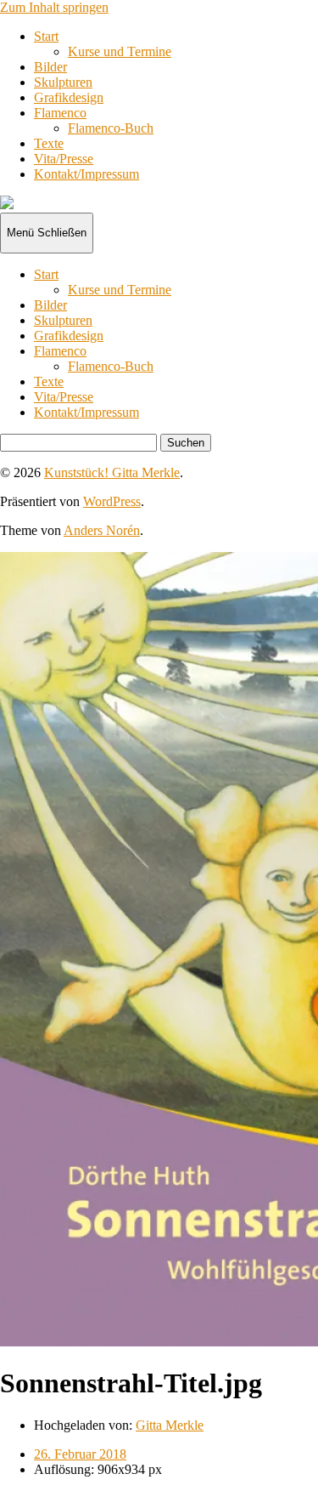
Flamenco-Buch (110, 128)
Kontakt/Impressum (86, 174)
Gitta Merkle (170, 1425)
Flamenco (60, 112)
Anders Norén (102, 530)
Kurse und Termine (119, 51)
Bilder (50, 67)
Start (46, 36)
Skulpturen (63, 82)
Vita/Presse (63, 158)
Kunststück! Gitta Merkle (112, 472)
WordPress (112, 501)
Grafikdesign (68, 97)
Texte (49, 143)
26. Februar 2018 (80, 1454)
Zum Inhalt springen (54, 7)
